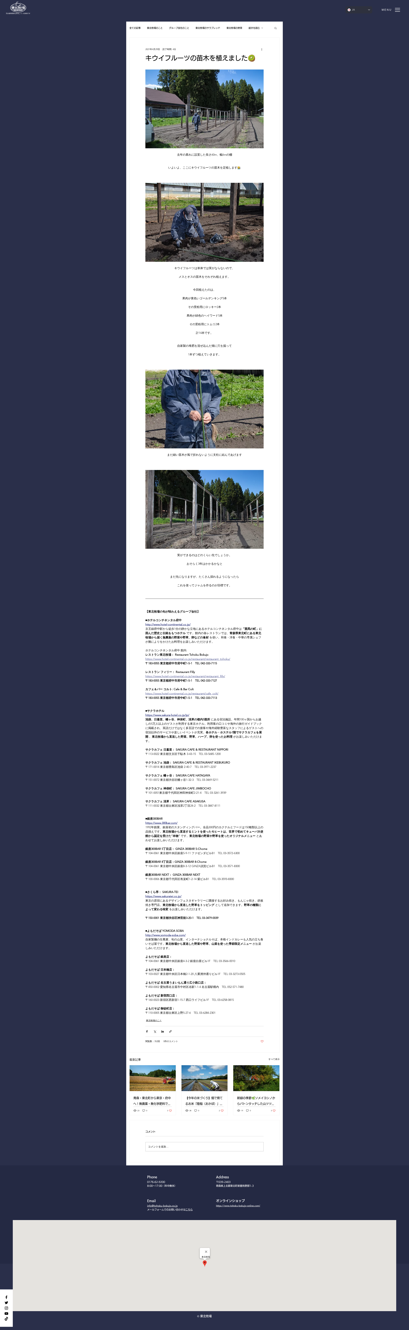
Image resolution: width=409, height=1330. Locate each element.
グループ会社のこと (179, 28)
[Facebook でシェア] (146, 1031)
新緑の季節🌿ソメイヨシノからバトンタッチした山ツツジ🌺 (256, 1102)
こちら (189, 1209)
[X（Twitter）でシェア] (154, 1031)
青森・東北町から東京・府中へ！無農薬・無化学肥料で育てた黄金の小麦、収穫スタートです (152, 1102)
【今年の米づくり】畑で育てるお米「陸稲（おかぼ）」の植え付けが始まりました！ (204, 1102)
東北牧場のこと (155, 28)
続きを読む (254, 28)
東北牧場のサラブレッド (208, 28)
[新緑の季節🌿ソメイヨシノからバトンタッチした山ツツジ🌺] (256, 1078)
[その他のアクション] (262, 49)
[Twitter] (6, 1302)
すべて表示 (274, 1059)
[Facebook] (6, 1297)
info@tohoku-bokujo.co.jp (162, 1206)
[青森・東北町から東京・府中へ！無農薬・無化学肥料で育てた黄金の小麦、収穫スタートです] (153, 1078)
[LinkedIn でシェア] (162, 1031)
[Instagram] (6, 1308)
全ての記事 (135, 28)
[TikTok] (6, 1319)
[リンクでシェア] (170, 1031)
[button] (391, 10)
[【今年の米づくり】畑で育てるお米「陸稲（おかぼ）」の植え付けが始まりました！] (204, 1078)
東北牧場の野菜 (234, 28)
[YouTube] (6, 1313)
